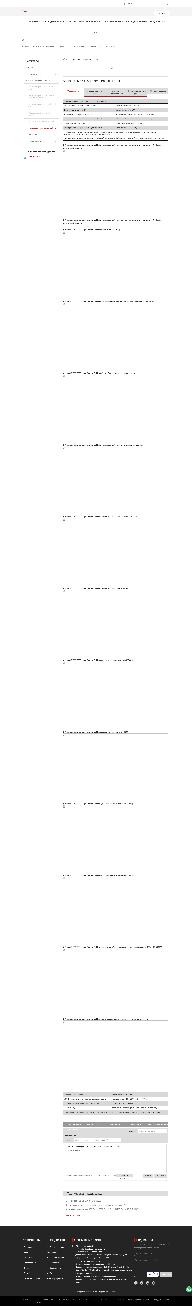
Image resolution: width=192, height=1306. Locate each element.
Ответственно (30, 1263)
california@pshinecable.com (104, 1276)
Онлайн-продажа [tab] (158, 91)
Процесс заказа (57, 1257)
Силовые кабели (113, 21)
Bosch (166, 1300)
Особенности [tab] (73, 91)
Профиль (28, 1247)
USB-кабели (33, 21)
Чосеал (76, 1300)
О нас (95, 32)
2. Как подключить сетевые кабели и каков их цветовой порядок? (95, 1205)
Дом (120, 3)
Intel (37, 1300)
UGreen (66, 1300)
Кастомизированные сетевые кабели (41, 88)
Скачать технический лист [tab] (116, 92)
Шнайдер (156, 1300)
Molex (45, 1300)
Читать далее (72, 1215)
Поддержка (156, 21)
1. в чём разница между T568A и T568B (83, 1201)
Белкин (95, 1300)
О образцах (55, 1263)
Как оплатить (55, 1268)
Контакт (129, 3)
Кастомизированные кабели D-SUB (42, 105)
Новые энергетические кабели (82, 47)
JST (58, 1300)
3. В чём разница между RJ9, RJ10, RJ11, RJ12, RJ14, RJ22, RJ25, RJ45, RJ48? (102, 1209)
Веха (26, 1252)
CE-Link (121, 1300)
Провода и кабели (136, 21)
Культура (28, 1257)
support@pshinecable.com (104, 1264)
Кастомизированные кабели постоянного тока (41, 96)
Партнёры (28, 1273)
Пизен (85, 1300)
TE (52, 1300)
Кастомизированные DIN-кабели (40, 114)
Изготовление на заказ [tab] (94, 92)
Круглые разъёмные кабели (41, 122)
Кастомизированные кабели (84, 21)
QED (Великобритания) (138, 1300)
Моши (112, 1300)
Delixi (38, 1302)
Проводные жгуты (53, 21)
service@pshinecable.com (92, 1252)
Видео (26, 1268)
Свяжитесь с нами (32, 1278)
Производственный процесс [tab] (137, 92)
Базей (104, 1300)
